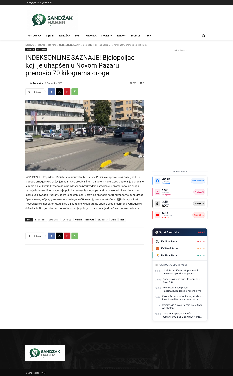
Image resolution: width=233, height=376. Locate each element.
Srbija (113, 219)
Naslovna (29, 44)
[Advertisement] (180, 103)
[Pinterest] (67, 91)
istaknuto (89, 219)
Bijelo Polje (40, 219)
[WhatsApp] (74, 91)
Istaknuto (52, 44)
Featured (41, 44)
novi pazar (102, 219)
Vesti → (201, 241)
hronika (78, 219)
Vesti (122, 219)
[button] (203, 36)
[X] (59, 91)
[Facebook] (51, 91)
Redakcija (38, 83)
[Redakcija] (27, 83)
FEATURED (66, 219)
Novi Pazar (41, 50)
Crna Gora (54, 219)
